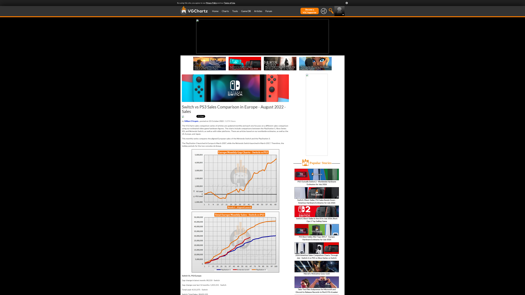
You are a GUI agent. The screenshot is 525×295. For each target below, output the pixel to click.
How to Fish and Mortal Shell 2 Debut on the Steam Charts (207, 68)
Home (215, 11)
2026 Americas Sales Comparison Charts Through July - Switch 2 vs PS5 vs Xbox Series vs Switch (316, 256)
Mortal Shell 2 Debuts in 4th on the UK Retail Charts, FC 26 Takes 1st (280, 68)
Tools (235, 11)
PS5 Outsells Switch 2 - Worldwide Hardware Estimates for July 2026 (317, 182)
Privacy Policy (211, 3)
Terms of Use (229, 3)
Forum (269, 11)
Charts (225, 11)
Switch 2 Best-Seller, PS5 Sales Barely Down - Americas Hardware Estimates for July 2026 (316, 201)
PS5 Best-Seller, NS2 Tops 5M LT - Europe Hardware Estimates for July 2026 (317, 238)
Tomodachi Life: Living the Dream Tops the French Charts (315, 68)
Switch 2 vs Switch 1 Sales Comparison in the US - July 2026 (244, 68)
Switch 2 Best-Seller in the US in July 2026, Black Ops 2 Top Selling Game (316, 219)
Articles (258, 11)
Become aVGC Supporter (310, 11)
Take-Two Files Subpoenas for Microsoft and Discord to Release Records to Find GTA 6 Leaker (317, 290)
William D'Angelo (191, 121)
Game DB (246, 11)
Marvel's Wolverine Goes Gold (317, 273)
